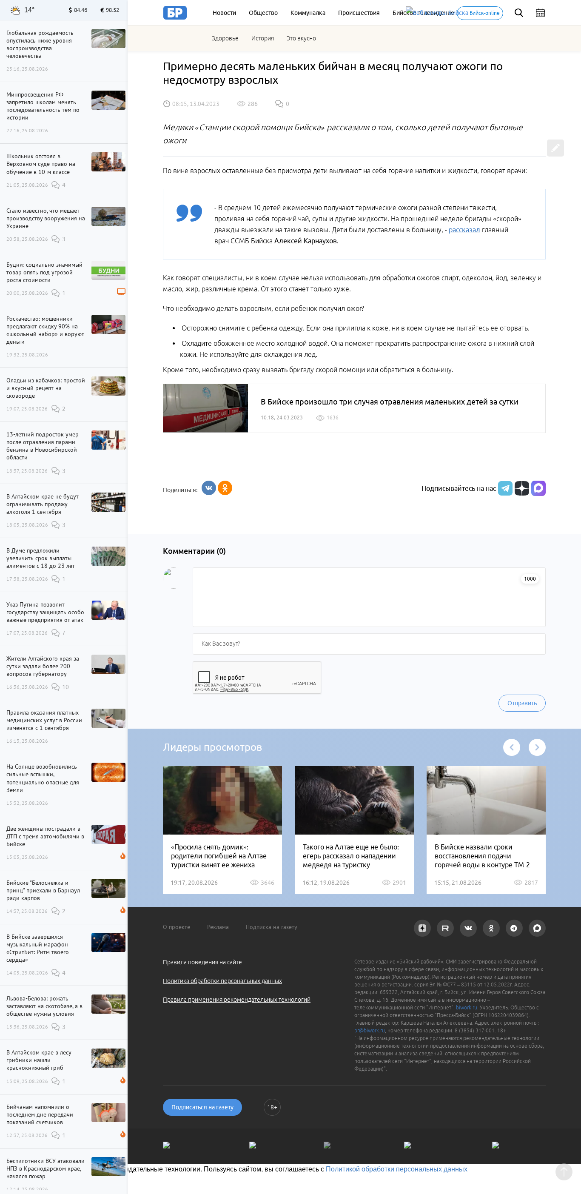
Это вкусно (301, 38)
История (262, 38)
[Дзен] (521, 488)
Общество (263, 12)
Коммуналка (307, 12)
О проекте (176, 927)
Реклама (218, 927)
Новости (224, 12)
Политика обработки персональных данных (222, 980)
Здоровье (225, 38)
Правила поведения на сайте (202, 962)
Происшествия (359, 12)
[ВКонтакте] (209, 488)
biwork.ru (466, 1007)
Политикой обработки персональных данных (396, 1169)
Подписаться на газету (202, 1107)
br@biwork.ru (369, 1030)
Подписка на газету (271, 927)
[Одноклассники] (225, 488)
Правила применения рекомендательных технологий (236, 999)
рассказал (464, 230)
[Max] (538, 488)
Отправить (522, 703)
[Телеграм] (504, 488)
